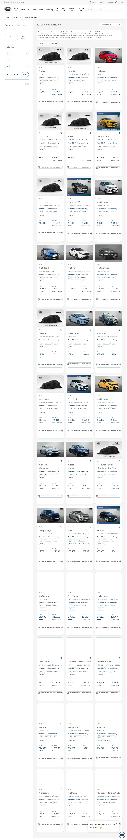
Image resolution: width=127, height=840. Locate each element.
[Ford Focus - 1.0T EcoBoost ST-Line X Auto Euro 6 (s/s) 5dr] (79, 581)
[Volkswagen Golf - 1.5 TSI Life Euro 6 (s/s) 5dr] (108, 450)
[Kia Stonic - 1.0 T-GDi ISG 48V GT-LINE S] (79, 778)
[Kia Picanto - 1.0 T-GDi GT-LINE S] (108, 187)
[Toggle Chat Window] (122, 835)
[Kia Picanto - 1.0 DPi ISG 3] (79, 318)
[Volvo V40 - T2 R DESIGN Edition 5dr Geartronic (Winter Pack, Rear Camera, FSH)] (50, 384)
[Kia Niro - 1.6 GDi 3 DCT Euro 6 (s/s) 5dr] (79, 515)
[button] (56, 43)
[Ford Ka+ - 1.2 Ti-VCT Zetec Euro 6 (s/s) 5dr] (79, 56)
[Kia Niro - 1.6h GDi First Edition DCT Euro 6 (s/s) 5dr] (79, 253)
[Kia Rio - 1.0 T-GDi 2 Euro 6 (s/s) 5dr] (79, 121)
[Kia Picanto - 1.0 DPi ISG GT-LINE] (50, 581)
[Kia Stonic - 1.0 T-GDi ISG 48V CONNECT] (50, 318)
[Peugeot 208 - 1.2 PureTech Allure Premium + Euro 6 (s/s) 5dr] (79, 187)
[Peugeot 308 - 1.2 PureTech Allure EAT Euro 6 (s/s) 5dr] (79, 712)
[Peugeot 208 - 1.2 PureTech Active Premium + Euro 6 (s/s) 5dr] (108, 121)
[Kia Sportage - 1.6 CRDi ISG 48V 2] (50, 515)
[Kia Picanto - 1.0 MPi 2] (108, 56)
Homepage (25, 17)
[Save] (61, 67)
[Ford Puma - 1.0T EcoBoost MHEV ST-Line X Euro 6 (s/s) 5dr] (50, 187)
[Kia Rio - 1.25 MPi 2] (50, 56)
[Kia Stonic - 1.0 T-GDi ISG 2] (50, 712)
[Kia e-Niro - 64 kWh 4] (108, 712)
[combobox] (17, 47)
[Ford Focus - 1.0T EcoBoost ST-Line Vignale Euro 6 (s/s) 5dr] (50, 647)
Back (8, 17)
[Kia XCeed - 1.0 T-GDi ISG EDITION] (50, 253)
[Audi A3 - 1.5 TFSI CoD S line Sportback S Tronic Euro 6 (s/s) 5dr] (108, 515)
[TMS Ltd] (8, 10)
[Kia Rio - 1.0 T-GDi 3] (79, 450)
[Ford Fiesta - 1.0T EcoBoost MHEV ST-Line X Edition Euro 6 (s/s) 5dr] (79, 384)
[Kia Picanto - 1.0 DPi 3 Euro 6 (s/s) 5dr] (108, 384)
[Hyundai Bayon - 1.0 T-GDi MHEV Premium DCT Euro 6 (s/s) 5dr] (108, 647)
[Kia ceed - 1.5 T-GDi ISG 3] (50, 450)
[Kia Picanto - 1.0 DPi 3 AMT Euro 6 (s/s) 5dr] (108, 581)
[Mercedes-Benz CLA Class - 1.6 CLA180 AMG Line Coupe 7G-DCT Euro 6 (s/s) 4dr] (108, 778)
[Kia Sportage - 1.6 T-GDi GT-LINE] (108, 253)
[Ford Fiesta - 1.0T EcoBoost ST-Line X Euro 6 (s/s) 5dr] (50, 121)
